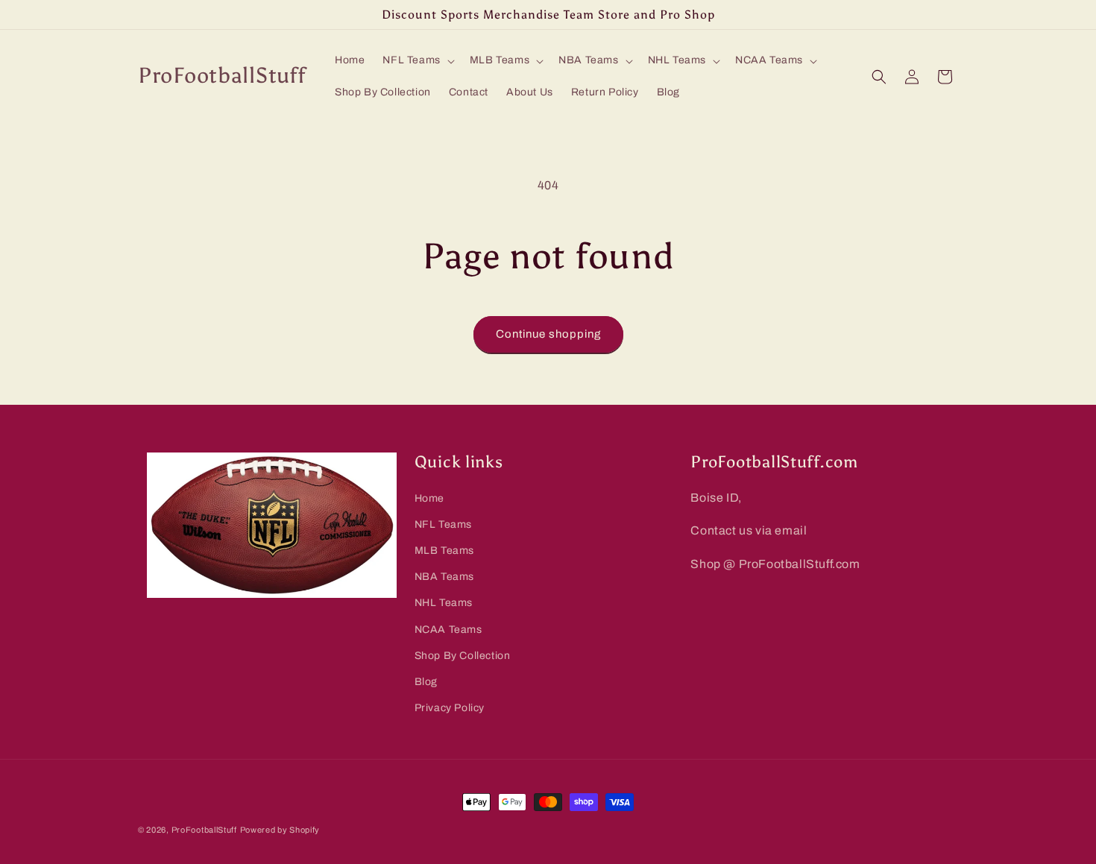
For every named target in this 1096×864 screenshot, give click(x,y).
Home (429, 498)
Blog (426, 681)
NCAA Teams (448, 629)
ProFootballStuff (204, 829)
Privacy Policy (450, 707)
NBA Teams (444, 576)
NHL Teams (444, 603)
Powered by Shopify (280, 829)
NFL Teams (443, 524)
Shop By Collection (463, 655)
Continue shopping (548, 334)
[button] (417, 60)
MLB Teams (444, 550)
